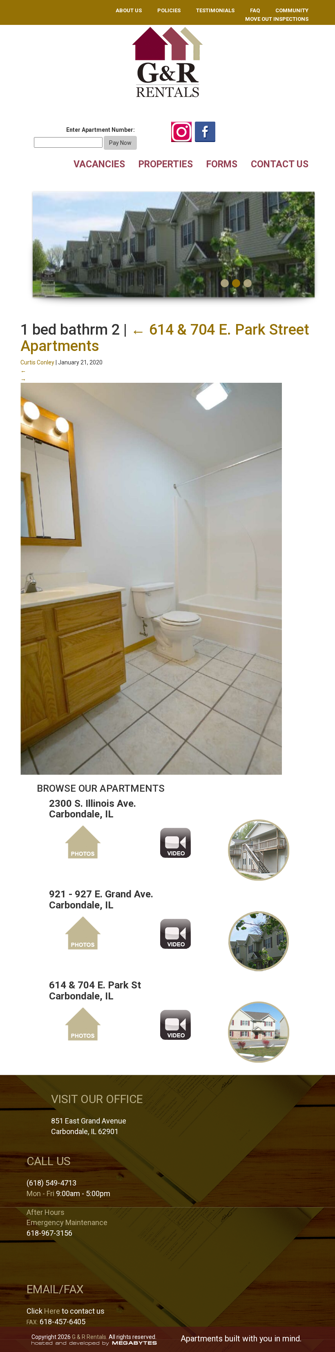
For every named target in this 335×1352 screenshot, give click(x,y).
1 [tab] (225, 283)
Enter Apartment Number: (100, 130)
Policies (169, 10)
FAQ (255, 10)
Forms (221, 164)
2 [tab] (236, 283)
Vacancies (99, 164)
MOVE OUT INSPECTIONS (276, 19)
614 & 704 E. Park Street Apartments (164, 338)
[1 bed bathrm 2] (151, 578)
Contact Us (279, 164)
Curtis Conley (37, 362)
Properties (165, 164)
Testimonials (215, 10)
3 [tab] (247, 283)
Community (291, 10)
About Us (129, 10)
